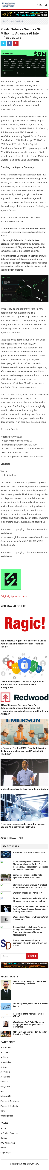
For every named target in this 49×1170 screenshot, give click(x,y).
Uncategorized (7, 1116)
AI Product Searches (9, 1133)
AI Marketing (6, 1062)
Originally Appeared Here (14, 596)
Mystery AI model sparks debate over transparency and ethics (30, 982)
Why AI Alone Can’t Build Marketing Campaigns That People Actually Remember (28, 1024)
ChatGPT (4, 1082)
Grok (2, 1091)
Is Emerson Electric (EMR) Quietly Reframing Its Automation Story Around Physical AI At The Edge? (23, 751)
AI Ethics (4, 1057)
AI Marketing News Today (27, 1164)
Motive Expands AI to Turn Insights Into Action (24, 789)
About (3, 1128)
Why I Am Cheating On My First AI (27, 893)
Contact (4, 1138)
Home (5, 21)
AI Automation (16, 21)
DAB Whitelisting (8, 1143)
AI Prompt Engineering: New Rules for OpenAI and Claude (30, 1033)
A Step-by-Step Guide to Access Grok (30, 853)
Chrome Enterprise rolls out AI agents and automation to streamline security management (22, 684)
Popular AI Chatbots (9, 1106)
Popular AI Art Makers (10, 1101)
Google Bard (6, 1086)
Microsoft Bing (7, 1096)
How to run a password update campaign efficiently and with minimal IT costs (30, 943)
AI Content (5, 1052)
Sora (3, 1111)
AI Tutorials (5, 1077)
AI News (4, 1067)
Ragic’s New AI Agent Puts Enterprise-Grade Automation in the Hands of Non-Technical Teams (23, 643)
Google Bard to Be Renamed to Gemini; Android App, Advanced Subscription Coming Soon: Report (30, 909)
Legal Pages (6, 1153)
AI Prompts (5, 1072)
